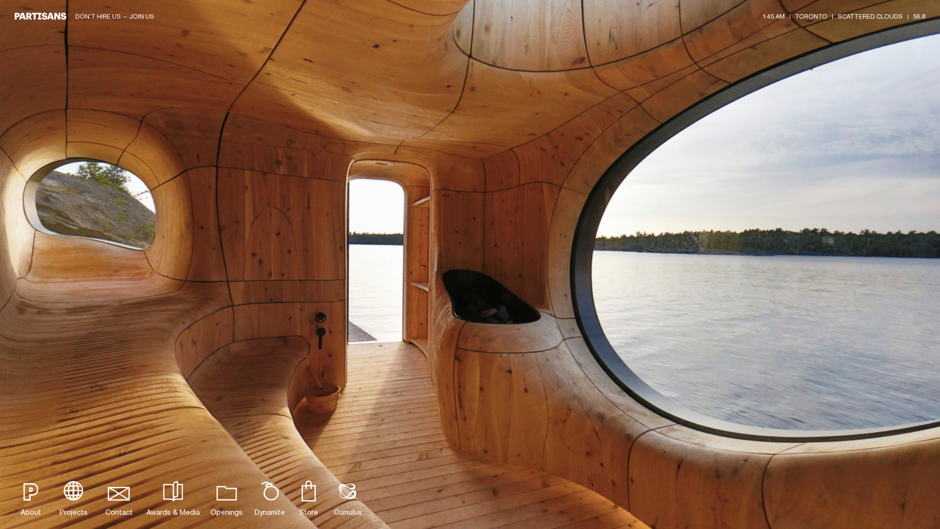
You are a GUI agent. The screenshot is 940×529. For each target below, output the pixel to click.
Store (308, 512)
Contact (119, 512)
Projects (74, 512)
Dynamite (270, 512)
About (31, 512)
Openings (227, 512)
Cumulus (348, 512)
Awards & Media (173, 512)
